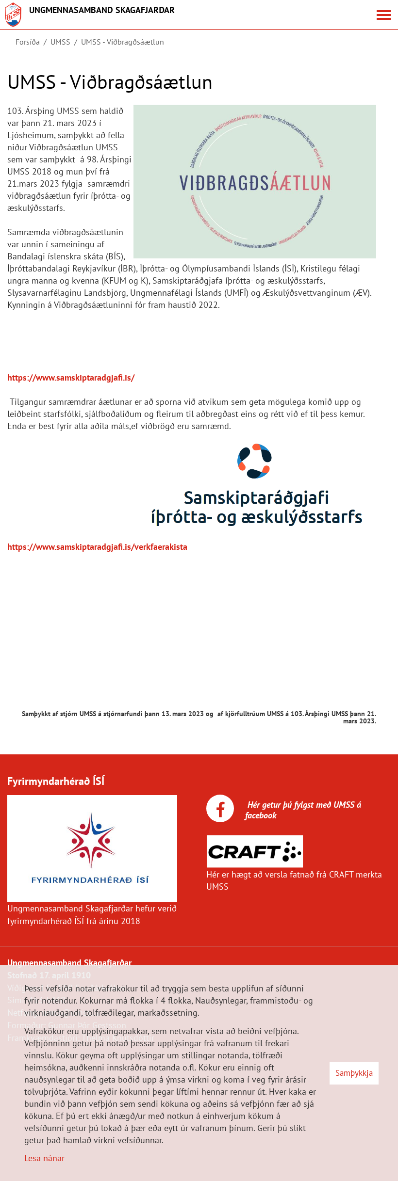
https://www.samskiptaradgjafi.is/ (70, 377)
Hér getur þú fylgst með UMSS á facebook (303, 810)
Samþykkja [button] (354, 1073)
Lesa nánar (44, 1158)
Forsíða (28, 42)
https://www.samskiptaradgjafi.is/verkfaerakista (97, 546)
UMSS (60, 42)
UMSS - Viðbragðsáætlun (122, 42)
